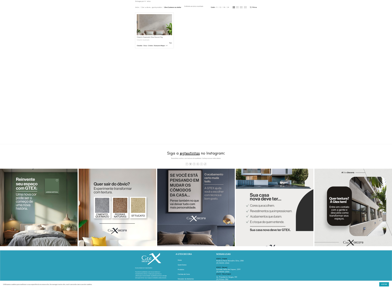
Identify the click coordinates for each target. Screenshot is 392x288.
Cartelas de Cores (184, 274)
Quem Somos (182, 265)
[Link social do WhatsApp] (201, 164)
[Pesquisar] (256, 5)
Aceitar (384, 284)
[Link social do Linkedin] (197, 164)
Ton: (170, 43)
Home (180, 260)
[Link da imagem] (151, 258)
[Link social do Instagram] (194, 164)
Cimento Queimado (143, 40)
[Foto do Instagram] (39, 207)
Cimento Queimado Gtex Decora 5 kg (150, 37)
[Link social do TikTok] (205, 164)
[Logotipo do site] (145, 4)
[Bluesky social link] (190, 164)
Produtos (181, 269)
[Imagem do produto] (154, 24)
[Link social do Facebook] (186, 164)
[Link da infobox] (232, 261)
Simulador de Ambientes (186, 279)
